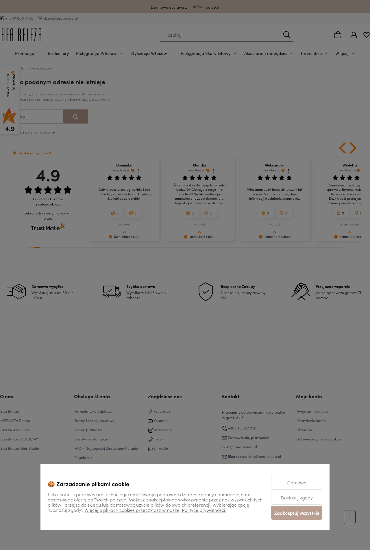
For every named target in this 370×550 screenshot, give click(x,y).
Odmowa (297, 482)
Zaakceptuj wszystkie (296, 513)
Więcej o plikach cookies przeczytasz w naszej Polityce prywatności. (155, 510)
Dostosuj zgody (297, 497)
